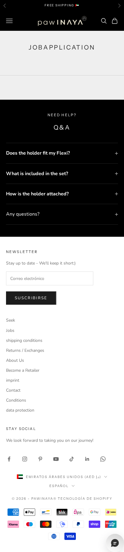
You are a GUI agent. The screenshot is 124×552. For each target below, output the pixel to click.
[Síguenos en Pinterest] (40, 459)
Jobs (10, 330)
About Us (15, 360)
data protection (20, 410)
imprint (12, 380)
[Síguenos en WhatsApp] (103, 459)
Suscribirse (31, 298)
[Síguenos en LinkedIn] (87, 459)
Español (59, 486)
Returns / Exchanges (25, 350)
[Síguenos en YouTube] (56, 459)
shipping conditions (24, 340)
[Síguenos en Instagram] (25, 459)
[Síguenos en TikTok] (72, 459)
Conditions (16, 400)
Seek (10, 320)
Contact (13, 390)
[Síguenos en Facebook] (9, 459)
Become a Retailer (22, 370)
